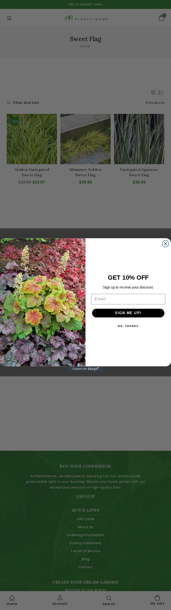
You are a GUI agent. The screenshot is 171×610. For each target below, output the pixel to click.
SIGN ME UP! (128, 313)
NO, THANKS (128, 326)
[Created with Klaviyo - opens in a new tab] (85, 369)
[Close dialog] (165, 243)
